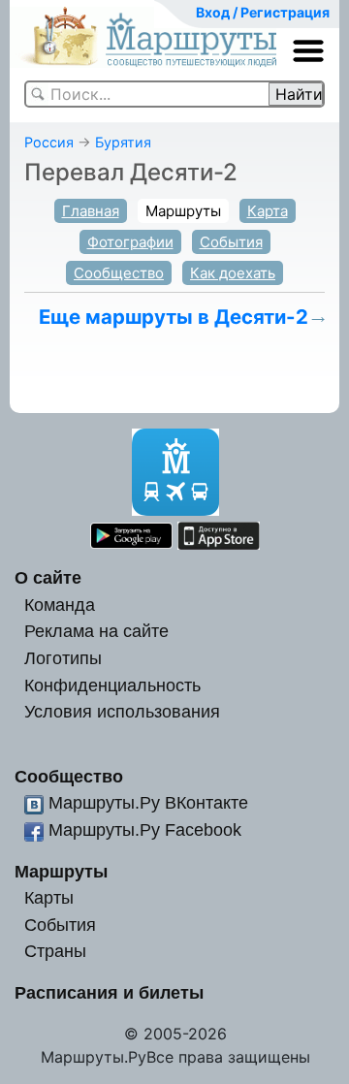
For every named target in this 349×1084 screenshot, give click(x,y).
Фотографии (130, 242)
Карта (267, 211)
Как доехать (232, 273)
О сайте (48, 577)
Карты (49, 897)
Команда (59, 604)
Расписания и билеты (109, 992)
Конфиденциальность (112, 685)
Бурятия (123, 142)
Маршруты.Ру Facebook (144, 829)
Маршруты (183, 211)
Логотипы (63, 658)
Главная (90, 211)
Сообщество (119, 273)
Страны (55, 951)
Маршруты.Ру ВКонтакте (148, 802)
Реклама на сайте (96, 631)
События (231, 242)
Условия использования (122, 711)
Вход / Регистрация (263, 12)
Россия (49, 142)
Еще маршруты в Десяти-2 (173, 316)
